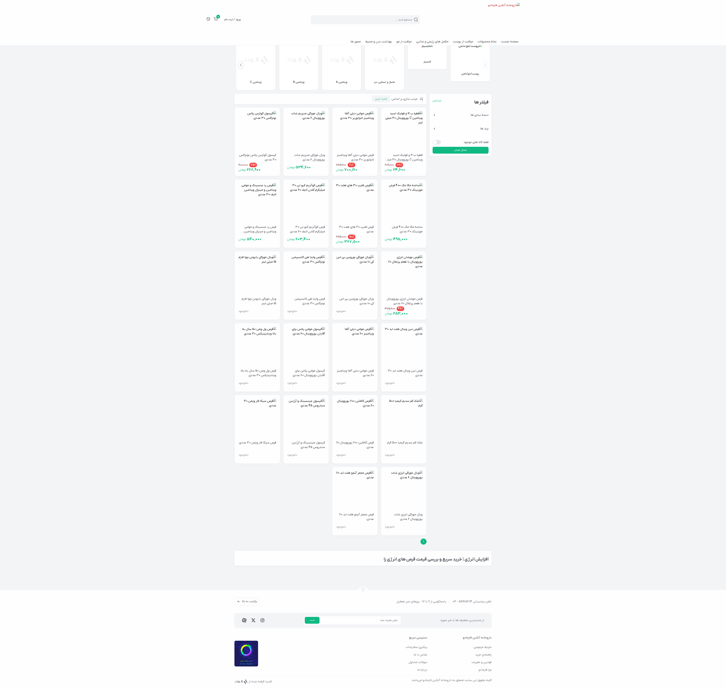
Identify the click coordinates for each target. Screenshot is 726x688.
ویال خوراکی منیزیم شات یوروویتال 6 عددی (309, 157)
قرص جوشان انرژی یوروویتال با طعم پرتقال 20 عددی (405, 301)
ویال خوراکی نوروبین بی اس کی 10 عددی (356, 301)
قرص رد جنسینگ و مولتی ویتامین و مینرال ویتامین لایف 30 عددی (260, 229)
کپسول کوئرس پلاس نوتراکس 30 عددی (257, 157)
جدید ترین (381, 99)
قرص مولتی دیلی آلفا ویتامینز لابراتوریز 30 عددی (355, 157)
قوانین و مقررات (482, 662)
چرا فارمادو (485, 670)
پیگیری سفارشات (416, 647)
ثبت (312, 620)
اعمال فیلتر (460, 150)
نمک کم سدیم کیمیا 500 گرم (405, 443)
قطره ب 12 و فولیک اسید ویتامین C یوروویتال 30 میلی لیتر (404, 157)
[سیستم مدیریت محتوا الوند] (241, 681)
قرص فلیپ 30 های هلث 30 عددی (356, 229)
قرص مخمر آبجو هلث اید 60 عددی (356, 517)
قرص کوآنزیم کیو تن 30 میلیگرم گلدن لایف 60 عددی (307, 229)
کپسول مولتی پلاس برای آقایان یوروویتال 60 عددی (309, 373)
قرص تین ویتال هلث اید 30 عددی (405, 373)
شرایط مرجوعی (483, 647)
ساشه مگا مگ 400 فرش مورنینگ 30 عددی (407, 229)
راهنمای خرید (483, 655)
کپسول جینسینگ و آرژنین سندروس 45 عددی (308, 445)
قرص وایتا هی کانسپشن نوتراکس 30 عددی (310, 301)
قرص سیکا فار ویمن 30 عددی (257, 443)
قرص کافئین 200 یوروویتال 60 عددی (355, 445)
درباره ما (422, 670)
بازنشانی (437, 101)
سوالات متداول (418, 662)
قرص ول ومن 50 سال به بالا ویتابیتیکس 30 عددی (258, 373)
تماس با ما (420, 655)
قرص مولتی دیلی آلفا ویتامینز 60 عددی (355, 373)
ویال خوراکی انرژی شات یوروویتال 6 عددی (408, 517)
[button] (240, 65)
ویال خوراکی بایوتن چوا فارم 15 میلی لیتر (259, 301)
